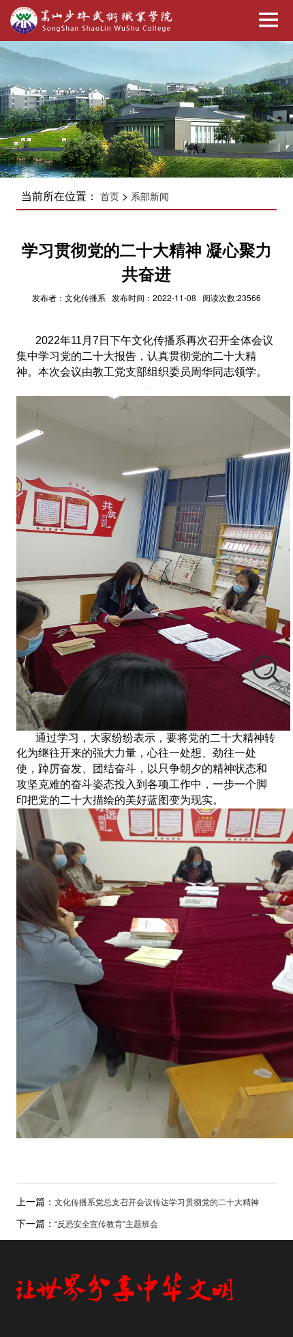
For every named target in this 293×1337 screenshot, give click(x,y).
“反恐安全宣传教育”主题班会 (106, 1224)
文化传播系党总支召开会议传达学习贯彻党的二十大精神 (157, 1202)
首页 (109, 196)
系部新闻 (150, 196)
